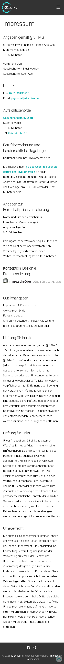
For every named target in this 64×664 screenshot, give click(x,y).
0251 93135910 (19, 93)
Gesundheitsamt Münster (18, 117)
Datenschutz (33, 659)
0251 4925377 (17, 133)
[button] (58, 7)
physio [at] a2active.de (25, 98)
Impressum (56, 655)
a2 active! (16, 655)
